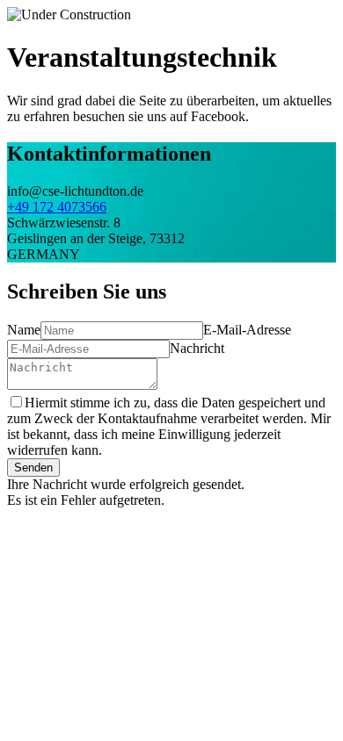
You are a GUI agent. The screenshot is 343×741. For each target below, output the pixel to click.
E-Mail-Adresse (247, 329)
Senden (33, 467)
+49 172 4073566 (56, 206)
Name (23, 329)
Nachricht (197, 348)
